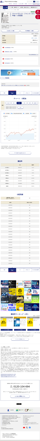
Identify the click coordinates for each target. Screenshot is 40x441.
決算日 (34, 113)
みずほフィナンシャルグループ (29, 415)
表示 (20, 107)
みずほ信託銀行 (26, 419)
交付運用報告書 (7, 47)
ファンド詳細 (6, 329)
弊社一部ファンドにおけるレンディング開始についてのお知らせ (13, 85)
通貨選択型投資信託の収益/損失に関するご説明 (8, 375)
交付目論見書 (7, 58)
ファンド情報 (3, 9)
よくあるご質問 (21, 3)
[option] (6, 323)
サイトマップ (30, 3)
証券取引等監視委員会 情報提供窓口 (7, 428)
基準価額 (8, 113)
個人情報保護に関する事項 (6, 423)
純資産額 (27, 113)
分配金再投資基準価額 (17, 113)
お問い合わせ (15, 3)
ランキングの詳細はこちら (20, 339)
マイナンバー (4, 427)
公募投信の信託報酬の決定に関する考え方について (8, 376)
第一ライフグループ (27, 417)
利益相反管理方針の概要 (6, 422)
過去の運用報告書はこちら (33, 54)
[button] (0, 325)
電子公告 (10, 3)
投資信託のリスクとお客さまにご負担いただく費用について (11, 417)
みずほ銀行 (26, 418)
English (37, 1)
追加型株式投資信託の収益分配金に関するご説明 (8, 374)
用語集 (26, 3)
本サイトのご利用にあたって (6, 419)
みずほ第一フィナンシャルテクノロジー (30, 422)
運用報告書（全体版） (9, 51)
